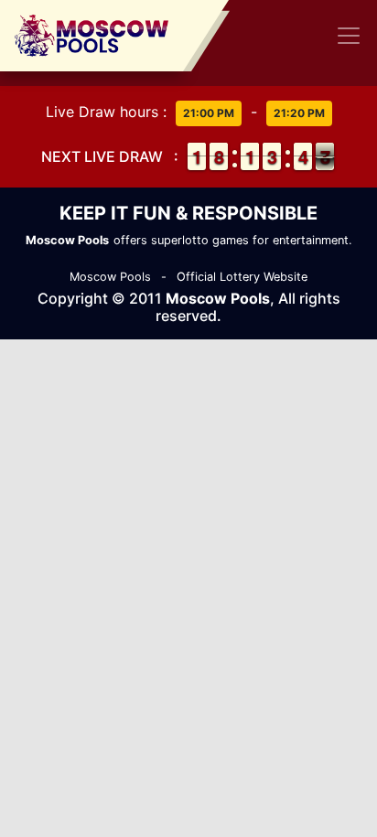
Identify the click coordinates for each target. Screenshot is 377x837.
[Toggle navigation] (348, 35)
